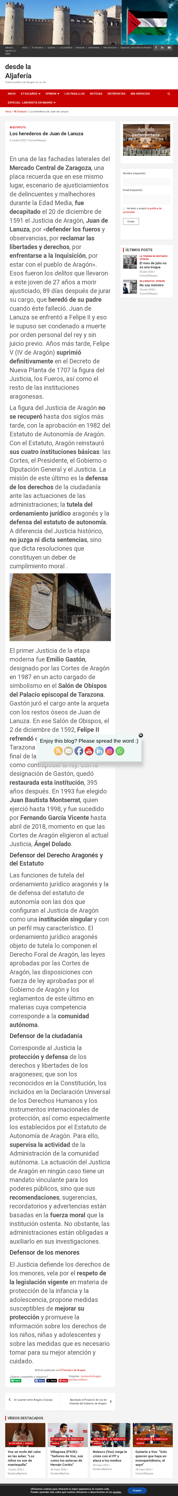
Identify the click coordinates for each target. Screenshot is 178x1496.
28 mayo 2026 (58, 1469)
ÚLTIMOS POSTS (139, 250)
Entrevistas (93, 47)
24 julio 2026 (146, 271)
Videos (29, 1443)
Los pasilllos (65, 47)
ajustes (117, 1492)
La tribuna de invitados (153, 256)
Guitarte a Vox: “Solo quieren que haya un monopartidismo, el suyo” (151, 1458)
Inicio (25, 47)
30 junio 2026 (147, 289)
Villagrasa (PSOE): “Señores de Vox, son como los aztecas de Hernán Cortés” (66, 1458)
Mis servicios (110, 47)
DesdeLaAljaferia (17, 1473)
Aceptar (137, 1490)
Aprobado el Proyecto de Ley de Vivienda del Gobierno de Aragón (88, 1401)
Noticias (80, 47)
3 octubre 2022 (18, 140)
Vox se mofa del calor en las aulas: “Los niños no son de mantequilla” (24, 1458)
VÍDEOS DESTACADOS (25, 1418)
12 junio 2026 (15, 1469)
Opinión (51, 47)
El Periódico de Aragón (73, 1370)
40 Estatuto (18, 127)
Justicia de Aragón (90, 1376)
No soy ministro (152, 285)
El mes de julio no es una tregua (153, 265)
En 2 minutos (147, 281)
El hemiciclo (75, 1439)
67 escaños (37, 47)
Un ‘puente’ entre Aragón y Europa (33, 1399)
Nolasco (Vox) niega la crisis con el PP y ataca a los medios (110, 1456)
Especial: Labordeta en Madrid (136, 47)
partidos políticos (78, 1379)
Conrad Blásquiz (37, 140)
